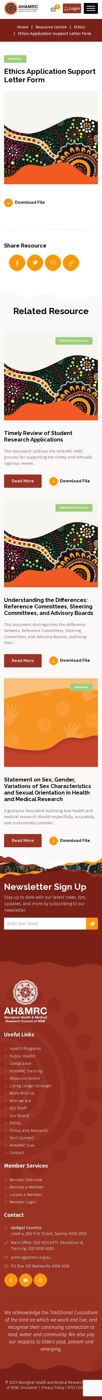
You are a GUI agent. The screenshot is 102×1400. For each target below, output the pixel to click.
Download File (30, 202)
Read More (23, 481)
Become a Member (27, 1187)
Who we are (20, 1100)
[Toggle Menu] (90, 8)
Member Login (23, 1202)
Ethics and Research (29, 1130)
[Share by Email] (47, 263)
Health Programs (25, 1048)
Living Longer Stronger (31, 1085)
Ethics (79, 27)
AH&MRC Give (22, 1145)
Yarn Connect (22, 1137)
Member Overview (26, 1179)
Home (22, 27)
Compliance (20, 1063)
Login (74, 8)
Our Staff (18, 1108)
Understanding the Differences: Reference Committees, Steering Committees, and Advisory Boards (48, 606)
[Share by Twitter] (30, 263)
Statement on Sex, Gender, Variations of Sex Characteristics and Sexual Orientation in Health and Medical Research (47, 789)
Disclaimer (29, 1387)
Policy (15, 1123)
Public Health (22, 1056)
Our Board (19, 1115)
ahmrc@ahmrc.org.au (31, 1257)
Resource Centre (51, 27)
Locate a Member (26, 1194)
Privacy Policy (52, 1387)
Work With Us (22, 1093)
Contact (17, 1152)
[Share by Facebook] (12, 263)
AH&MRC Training (26, 1071)
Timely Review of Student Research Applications (38, 436)
